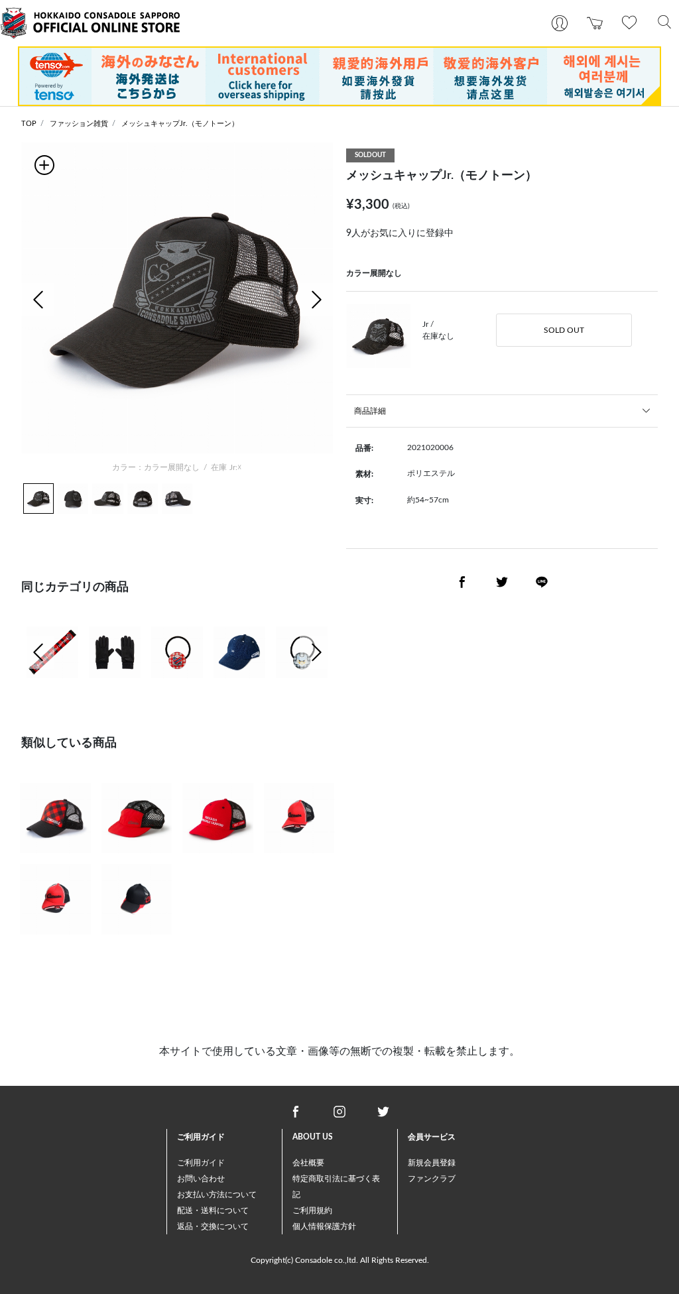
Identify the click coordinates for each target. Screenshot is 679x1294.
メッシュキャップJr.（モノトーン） (180, 123)
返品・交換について (213, 1226)
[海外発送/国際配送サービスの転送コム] (339, 76)
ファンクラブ (432, 1179)
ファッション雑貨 (79, 123)
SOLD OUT (564, 330)
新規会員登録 (432, 1163)
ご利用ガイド (201, 1163)
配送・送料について (213, 1210)
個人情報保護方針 (324, 1226)
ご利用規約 (312, 1210)
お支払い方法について (217, 1195)
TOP (28, 123)
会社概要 (308, 1163)
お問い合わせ (201, 1179)
